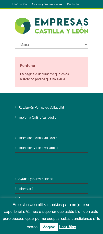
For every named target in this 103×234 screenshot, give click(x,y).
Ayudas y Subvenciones (47, 4)
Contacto (73, 4)
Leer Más (67, 226)
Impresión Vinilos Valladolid (38, 147)
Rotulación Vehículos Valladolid (41, 107)
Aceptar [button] (49, 226)
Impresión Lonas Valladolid (38, 137)
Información (19, 4)
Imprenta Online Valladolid (37, 117)
